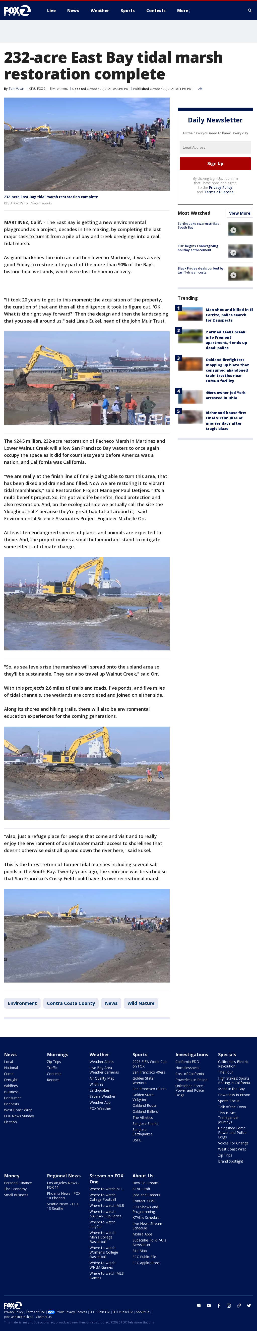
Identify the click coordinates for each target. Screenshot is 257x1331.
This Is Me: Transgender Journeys (228, 1117)
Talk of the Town (232, 1106)
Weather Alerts (102, 1061)
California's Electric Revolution (233, 1064)
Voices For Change (233, 1143)
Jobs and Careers (146, 1194)
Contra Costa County (71, 1003)
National (11, 1067)
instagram (229, 1306)
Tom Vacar (16, 88)
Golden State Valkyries (143, 1097)
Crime (9, 1073)
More (182, 10)
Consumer (12, 1097)
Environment (59, 88)
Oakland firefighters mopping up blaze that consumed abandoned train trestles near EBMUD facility (227, 370)
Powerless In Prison (191, 1079)
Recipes (53, 1079)
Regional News (64, 1176)
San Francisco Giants (149, 1088)
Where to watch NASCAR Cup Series (105, 1213)
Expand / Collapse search (250, 10)
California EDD (187, 1061)
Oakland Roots (145, 1105)
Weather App (100, 1102)
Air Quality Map (102, 1078)
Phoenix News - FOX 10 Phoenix (63, 1195)
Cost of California (189, 1073)
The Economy (15, 1188)
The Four (225, 1072)
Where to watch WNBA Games (102, 1265)
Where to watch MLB (107, 1205)
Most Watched (194, 213)
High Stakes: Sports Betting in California (234, 1080)
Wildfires (11, 1085)
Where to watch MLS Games (107, 1275)
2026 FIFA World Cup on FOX (150, 1064)
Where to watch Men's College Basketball (102, 1237)
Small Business (16, 1194)
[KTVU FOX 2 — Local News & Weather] (20, 11)
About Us (143, 1176)
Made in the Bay (231, 1088)
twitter (249, 1306)
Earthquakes (100, 1090)
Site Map (140, 1250)
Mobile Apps (143, 1234)
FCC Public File (144, 1256)
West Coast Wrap (18, 1109)
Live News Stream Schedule (147, 1225)
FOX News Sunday (19, 1116)
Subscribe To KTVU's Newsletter (149, 1242)
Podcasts (11, 1103)
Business (11, 1091)
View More (239, 213)
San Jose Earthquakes (143, 1131)
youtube (209, 1306)
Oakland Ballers (145, 1111)
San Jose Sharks (145, 1123)
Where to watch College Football (103, 1197)
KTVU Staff (141, 1188)
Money (11, 1176)
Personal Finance (18, 1182)
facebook (219, 1306)
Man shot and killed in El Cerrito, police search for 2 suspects (229, 315)
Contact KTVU (144, 1201)
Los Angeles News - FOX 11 (63, 1185)
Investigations (191, 1054)
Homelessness (187, 1067)
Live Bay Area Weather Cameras (104, 1070)
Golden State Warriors (143, 1080)
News (111, 1003)
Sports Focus (228, 1100)
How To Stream (145, 1182)
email (199, 1306)
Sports (140, 1054)
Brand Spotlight (230, 1161)
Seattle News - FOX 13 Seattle (63, 1206)
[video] (240, 229)
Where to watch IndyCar (102, 1224)
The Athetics (143, 1117)
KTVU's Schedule (146, 1217)
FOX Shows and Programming (145, 1209)
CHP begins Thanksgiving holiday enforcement (198, 248)
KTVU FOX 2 (37, 88)
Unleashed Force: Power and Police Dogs (189, 1090)
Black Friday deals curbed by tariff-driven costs (201, 270)
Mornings (57, 1054)
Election (10, 1122)
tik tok (239, 1306)
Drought (11, 1079)
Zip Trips (54, 1061)
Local (8, 1061)
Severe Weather (102, 1096)
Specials (227, 1054)
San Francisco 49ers (149, 1072)
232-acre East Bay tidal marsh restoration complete (51, 196)
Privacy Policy (220, 187)
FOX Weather (100, 1108)
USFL (137, 1140)
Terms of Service (218, 192)
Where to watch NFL (106, 1188)
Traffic (52, 1067)
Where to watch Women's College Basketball (104, 1252)
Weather (99, 1054)
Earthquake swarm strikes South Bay (198, 225)
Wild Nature (141, 1003)
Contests (54, 1073)
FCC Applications (146, 1262)
